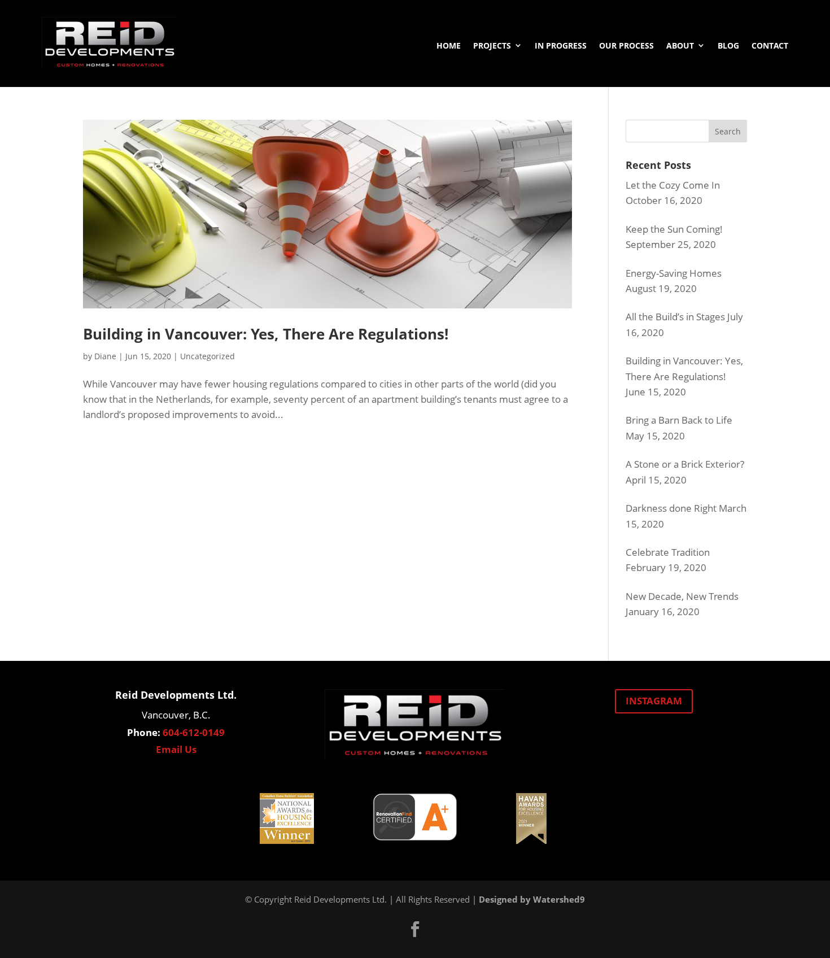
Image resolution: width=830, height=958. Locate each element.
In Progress (561, 45)
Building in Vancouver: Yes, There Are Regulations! (265, 334)
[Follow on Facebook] (415, 929)
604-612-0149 (194, 732)
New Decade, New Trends (682, 596)
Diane (105, 356)
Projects (492, 45)
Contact (770, 45)
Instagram (654, 700)
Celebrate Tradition (668, 552)
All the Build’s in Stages (675, 316)
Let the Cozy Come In (673, 184)
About (680, 45)
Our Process (626, 45)
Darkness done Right (671, 508)
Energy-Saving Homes (674, 273)
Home (448, 45)
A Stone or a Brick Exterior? (685, 464)
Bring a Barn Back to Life (679, 419)
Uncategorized (207, 356)
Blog (728, 45)
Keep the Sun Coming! (674, 229)
